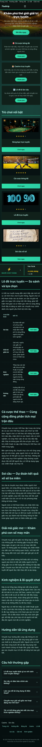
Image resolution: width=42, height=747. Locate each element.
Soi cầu (11, 723)
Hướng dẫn (13, 2)
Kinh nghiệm (28, 732)
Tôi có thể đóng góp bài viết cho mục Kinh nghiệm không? (19, 711)
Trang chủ (4, 2)
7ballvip (5, 6)
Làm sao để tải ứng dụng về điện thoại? (17, 692)
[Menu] (25, 6)
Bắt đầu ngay (21, 32)
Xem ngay (21, 259)
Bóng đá (22, 2)
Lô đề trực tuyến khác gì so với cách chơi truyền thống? (18, 673)
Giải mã (36, 2)
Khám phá (21, 56)
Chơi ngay (21, 149)
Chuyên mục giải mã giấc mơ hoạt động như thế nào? (18, 702)
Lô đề (30, 2)
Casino (4, 723)
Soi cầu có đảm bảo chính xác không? (16, 682)
